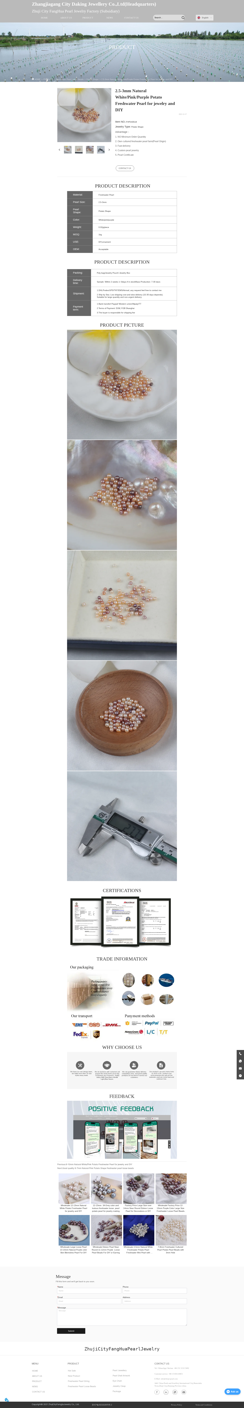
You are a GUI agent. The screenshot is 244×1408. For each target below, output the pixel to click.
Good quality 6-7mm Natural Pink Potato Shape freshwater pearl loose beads (98, 1168)
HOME (38, 79)
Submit (71, 1331)
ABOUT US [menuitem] (66, 17)
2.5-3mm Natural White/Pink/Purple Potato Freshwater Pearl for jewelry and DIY (137, 79)
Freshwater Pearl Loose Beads (70, 79)
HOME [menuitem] (44, 17)
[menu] (87, 17)
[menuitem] (88, 17)
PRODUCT (48, 79)
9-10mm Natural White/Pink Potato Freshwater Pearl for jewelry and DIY (99, 1164)
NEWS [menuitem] (109, 17)
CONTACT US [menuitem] (131, 17)
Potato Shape (92, 79)
